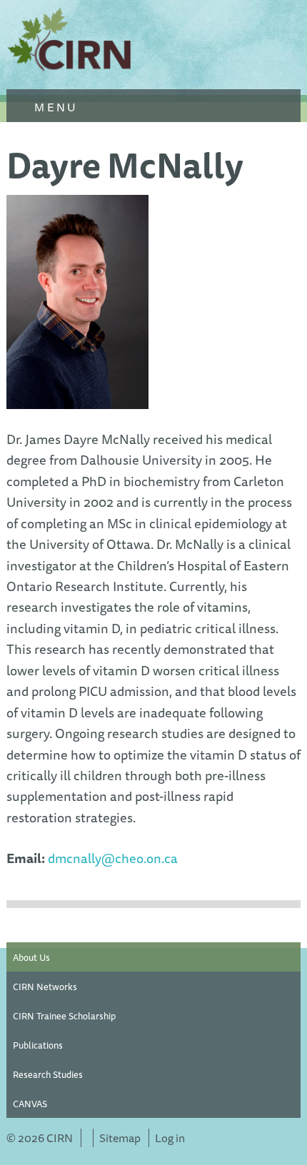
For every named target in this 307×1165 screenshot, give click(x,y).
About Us (31, 957)
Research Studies (48, 1074)
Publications (38, 1045)
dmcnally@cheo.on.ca (113, 858)
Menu (54, 107)
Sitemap (120, 1138)
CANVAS (30, 1103)
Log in (170, 1138)
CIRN (70, 43)
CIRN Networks (45, 986)
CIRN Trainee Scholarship (64, 1016)
